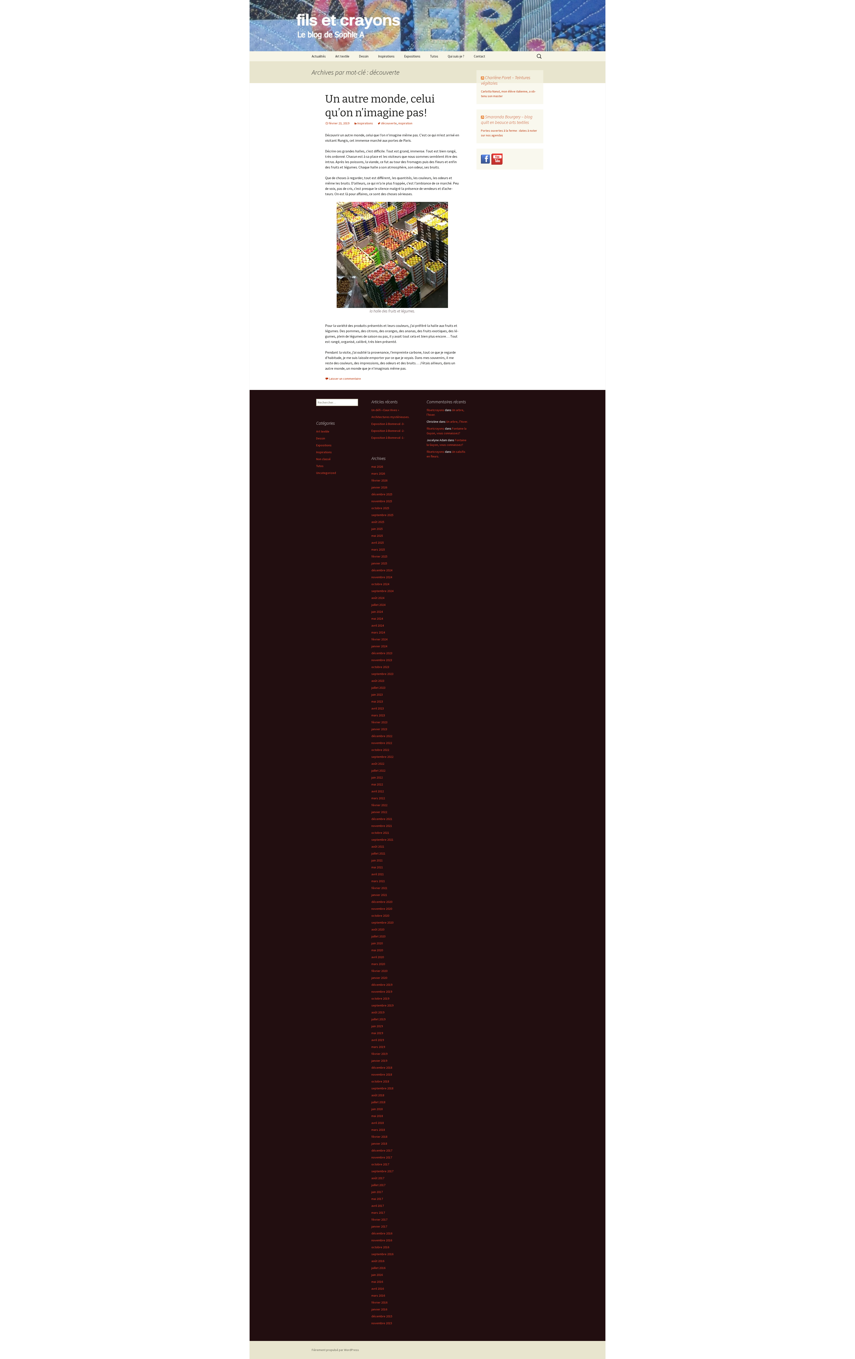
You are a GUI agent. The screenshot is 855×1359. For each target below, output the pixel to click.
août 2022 (377, 764)
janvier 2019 (379, 1061)
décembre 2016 (381, 1233)
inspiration (405, 123)
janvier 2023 (379, 729)
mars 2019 (378, 1047)
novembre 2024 (381, 577)
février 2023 (379, 722)
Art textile (342, 56)
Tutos (434, 56)
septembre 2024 (382, 591)
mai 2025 (377, 536)
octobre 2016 (380, 1247)
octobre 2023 (380, 667)
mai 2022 (377, 784)
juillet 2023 (378, 688)
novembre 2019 (381, 992)
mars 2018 (378, 1130)
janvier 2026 (379, 487)
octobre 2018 (380, 1081)
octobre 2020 (380, 916)
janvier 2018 (379, 1144)
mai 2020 (377, 950)
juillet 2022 (378, 771)
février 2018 (379, 1137)
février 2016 (379, 1302)
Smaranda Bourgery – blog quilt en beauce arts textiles (506, 119)
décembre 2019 (381, 985)
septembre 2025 (382, 515)
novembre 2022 (381, 743)
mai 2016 (377, 1282)
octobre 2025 (380, 508)
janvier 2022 (379, 812)
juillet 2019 (378, 1019)
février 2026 (379, 480)
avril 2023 (377, 708)
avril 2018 (377, 1123)
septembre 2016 (382, 1254)
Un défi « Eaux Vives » (385, 410)
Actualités (319, 56)
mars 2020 (378, 964)
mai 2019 (377, 1033)
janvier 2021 (379, 895)
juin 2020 (377, 943)
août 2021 (377, 847)
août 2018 (377, 1095)
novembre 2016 (381, 1240)
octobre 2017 (380, 1164)
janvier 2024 (379, 646)
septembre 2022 (382, 757)
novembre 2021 (381, 826)
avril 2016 (377, 1289)
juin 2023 (377, 695)
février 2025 (379, 556)
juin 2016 (377, 1275)
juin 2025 (377, 529)
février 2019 (379, 1054)
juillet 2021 (378, 853)
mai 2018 (377, 1116)
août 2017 (377, 1178)
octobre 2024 (380, 584)
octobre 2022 (380, 750)
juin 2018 (377, 1109)
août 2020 (377, 929)
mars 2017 (378, 1213)
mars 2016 (378, 1295)
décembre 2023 (381, 653)
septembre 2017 (382, 1171)
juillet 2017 (378, 1185)
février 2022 (379, 805)
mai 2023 (377, 701)
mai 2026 (377, 467)
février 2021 (379, 888)
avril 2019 (377, 1040)
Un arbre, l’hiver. (457, 422)
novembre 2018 (381, 1074)
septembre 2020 (382, 922)
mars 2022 (378, 798)
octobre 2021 (380, 833)
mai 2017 (377, 1199)
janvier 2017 (379, 1226)
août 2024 (377, 598)
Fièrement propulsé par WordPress (335, 1350)
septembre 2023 (382, 674)
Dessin (363, 56)
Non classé (323, 459)
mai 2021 (377, 867)
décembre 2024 (381, 570)
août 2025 (377, 522)
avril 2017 (377, 1206)
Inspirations (386, 56)
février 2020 (379, 971)
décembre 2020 (381, 902)
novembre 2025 (381, 501)
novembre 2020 (381, 909)
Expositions (412, 56)
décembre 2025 (381, 494)
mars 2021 (378, 881)
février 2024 (379, 639)
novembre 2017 (381, 1157)
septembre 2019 (382, 1005)
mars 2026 (378, 473)
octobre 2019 (380, 998)
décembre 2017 (381, 1150)
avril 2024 (377, 625)
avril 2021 (377, 874)
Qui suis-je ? (456, 56)
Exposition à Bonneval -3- (387, 424)
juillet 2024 (378, 605)
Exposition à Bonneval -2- (387, 431)
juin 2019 (377, 1026)
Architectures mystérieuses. (390, 417)
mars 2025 (378, 549)
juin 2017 (377, 1192)
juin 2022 (377, 777)
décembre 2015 (381, 1316)
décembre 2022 (381, 736)
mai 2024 (377, 619)
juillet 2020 (378, 936)
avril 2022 (377, 791)
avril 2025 (377, 543)
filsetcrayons (435, 410)
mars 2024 (378, 632)
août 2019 (377, 1012)
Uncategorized (326, 473)
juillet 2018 (378, 1102)
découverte (389, 123)
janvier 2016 (379, 1309)
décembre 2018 (381, 1068)
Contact (479, 56)
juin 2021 (377, 860)
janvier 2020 (379, 978)
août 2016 (377, 1261)
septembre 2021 (382, 840)
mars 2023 (378, 715)
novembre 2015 (381, 1323)
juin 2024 (377, 612)
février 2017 (379, 1220)
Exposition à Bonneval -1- (387, 438)
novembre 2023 (381, 660)
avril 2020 (377, 957)
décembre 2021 (381, 819)
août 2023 (377, 681)
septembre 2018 (382, 1088)
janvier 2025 (379, 563)
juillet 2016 (378, 1268)
